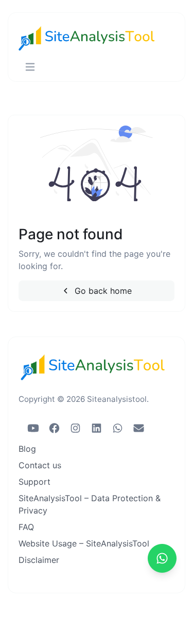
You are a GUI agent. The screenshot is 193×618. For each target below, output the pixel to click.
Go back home (102, 291)
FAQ (26, 527)
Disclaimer (39, 560)
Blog (27, 449)
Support (34, 481)
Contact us (40, 465)
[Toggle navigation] (30, 67)
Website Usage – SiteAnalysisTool (84, 543)
